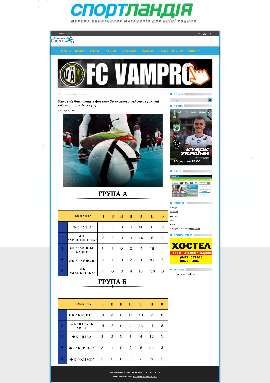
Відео (164, 51)
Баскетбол (130, 51)
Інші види (147, 51)
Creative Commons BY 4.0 (145, 376)
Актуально (72, 94)
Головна (65, 51)
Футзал (94, 51)
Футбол (111, 51)
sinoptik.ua (195, 228)
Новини (80, 51)
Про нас (177, 51)
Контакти (193, 51)
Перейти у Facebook (185, 274)
